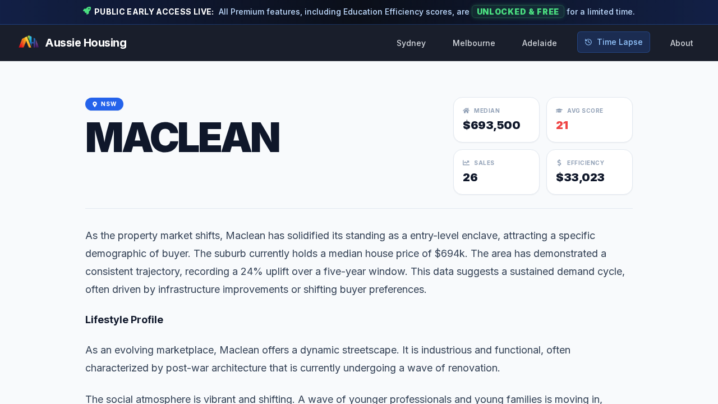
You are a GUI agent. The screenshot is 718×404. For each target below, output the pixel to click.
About (681, 43)
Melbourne (474, 43)
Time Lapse (620, 42)
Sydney (411, 43)
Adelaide (539, 43)
